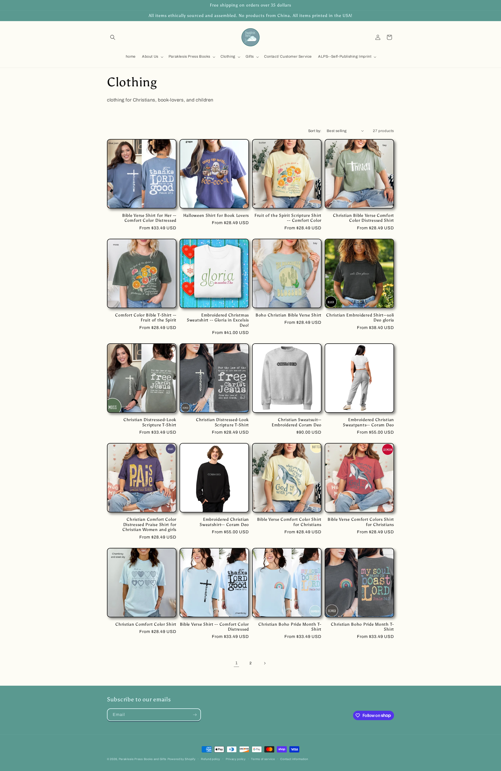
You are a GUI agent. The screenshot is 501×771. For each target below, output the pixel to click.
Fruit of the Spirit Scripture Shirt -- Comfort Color (287, 218)
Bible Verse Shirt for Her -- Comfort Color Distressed (149, 218)
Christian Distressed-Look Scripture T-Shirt (149, 422)
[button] (112, 37)
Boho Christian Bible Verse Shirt (288, 315)
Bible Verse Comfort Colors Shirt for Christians (360, 522)
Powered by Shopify (182, 759)
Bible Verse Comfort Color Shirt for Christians (289, 522)
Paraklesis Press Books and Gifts (142, 759)
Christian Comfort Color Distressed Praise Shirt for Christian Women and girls (149, 524)
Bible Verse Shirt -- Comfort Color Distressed (214, 627)
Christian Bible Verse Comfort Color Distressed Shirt (363, 218)
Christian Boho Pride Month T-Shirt (289, 627)
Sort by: (314, 131)
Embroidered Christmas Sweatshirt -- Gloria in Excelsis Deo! (218, 320)
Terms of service (263, 758)
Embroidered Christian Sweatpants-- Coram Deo (368, 422)
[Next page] (264, 663)
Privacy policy (236, 758)
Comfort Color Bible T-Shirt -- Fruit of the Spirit (145, 317)
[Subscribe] (194, 714)
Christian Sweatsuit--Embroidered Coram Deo (296, 422)
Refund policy (210, 758)
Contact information (294, 758)
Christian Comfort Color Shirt (145, 624)
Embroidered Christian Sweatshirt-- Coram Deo (224, 522)
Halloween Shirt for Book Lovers (216, 215)
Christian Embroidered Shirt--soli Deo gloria (360, 317)
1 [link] (236, 663)
